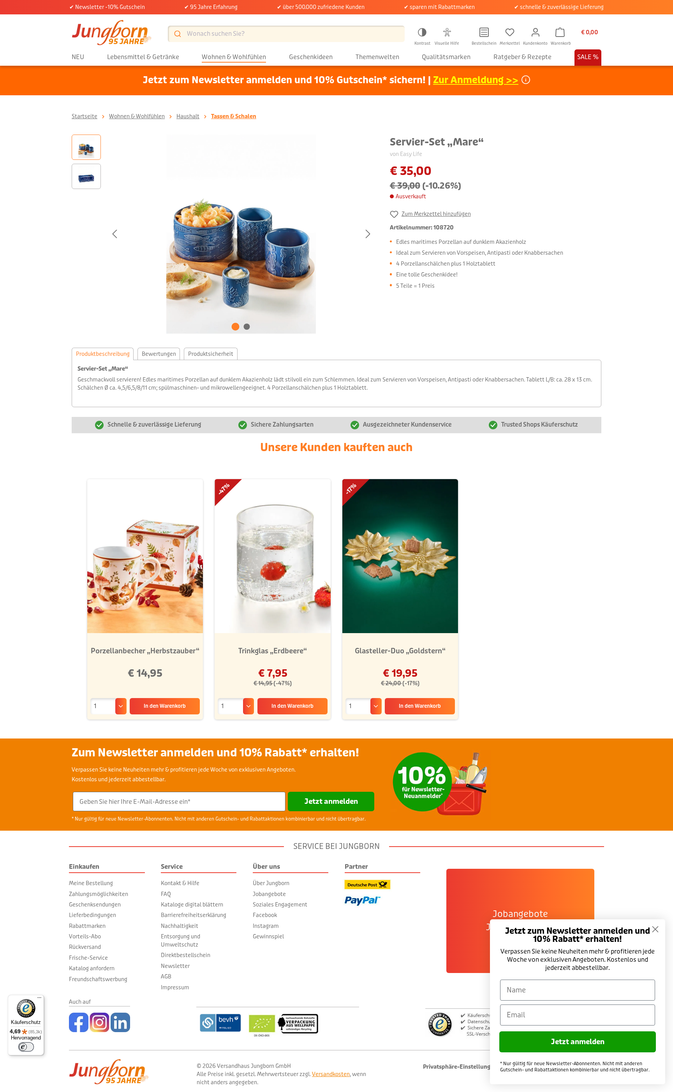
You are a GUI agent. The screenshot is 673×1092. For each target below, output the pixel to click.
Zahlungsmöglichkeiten (98, 894)
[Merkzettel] (510, 32)
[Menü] (39, 999)
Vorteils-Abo (85, 936)
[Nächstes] (368, 234)
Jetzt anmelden (331, 801)
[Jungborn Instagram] (99, 1022)
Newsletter (175, 966)
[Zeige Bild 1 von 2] (236, 327)
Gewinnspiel (268, 936)
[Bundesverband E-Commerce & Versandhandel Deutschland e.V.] (220, 1022)
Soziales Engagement (280, 904)
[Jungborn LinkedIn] (120, 1022)
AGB (166, 976)
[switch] (26, 1047)
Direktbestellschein (185, 955)
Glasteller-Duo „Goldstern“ (400, 651)
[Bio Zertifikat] (302, 1022)
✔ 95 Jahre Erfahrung (211, 7)
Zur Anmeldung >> (475, 80)
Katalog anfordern (92, 968)
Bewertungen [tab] (159, 353)
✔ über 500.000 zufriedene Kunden (321, 7)
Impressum (175, 987)
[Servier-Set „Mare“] (241, 234)
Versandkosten (331, 1074)
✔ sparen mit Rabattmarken (439, 7)
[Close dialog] (655, 929)
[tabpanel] (336, 383)
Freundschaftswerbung (98, 979)
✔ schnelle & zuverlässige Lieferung (559, 7)
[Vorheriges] (114, 234)
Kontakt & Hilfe (180, 883)
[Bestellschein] (484, 32)
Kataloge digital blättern (192, 904)
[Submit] (177, 33)
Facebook (265, 915)
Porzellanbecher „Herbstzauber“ (145, 651)
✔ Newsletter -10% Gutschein (107, 7)
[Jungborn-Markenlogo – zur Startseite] (112, 33)
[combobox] (286, 34)
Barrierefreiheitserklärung (193, 915)
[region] (223, 234)
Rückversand (85, 946)
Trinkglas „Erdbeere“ (272, 651)
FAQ (166, 894)
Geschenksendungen (95, 904)
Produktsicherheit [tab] (210, 353)
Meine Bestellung (91, 883)
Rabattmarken (87, 925)
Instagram (266, 925)
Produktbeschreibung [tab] (103, 353)
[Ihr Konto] (535, 32)
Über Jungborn (271, 883)
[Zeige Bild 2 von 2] (247, 327)
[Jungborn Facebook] (78, 1022)
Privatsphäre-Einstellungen (460, 1067)
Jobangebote (269, 894)
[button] (422, 35)
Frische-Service (88, 957)
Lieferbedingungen (92, 915)
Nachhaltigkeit (179, 925)
